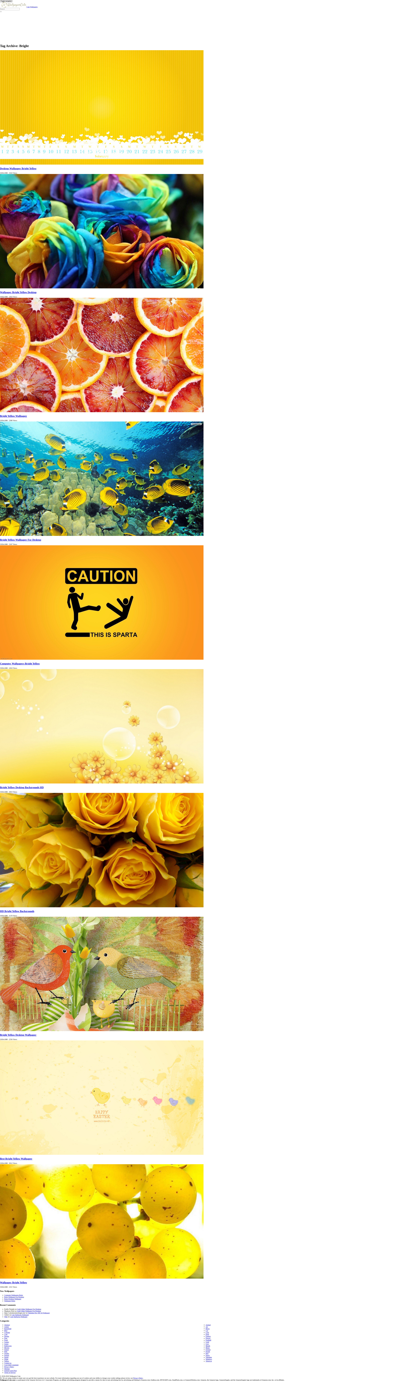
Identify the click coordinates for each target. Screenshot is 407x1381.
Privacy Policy (9, 1367)
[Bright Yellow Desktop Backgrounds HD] (102, 783)
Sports (6, 1357)
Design (6, 1336)
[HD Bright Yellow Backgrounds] (102, 907)
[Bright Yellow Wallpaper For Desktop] (102, 535)
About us (209, 1361)
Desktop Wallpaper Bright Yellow (18, 168)
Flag (5, 1338)
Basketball (7, 1329)
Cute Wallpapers (32, 7)
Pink (5, 1352)
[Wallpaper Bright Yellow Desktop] (102, 288)
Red (207, 1353)
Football (208, 1340)
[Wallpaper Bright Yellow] (102, 1278)
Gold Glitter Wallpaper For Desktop (29, 1309)
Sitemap (7, 1369)
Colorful (7, 1332)
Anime (6, 1327)
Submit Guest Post (10, 1371)
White (6, 1359)
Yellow (6, 1361)
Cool (207, 1332)
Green (6, 1344)
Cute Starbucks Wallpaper (20, 1315)
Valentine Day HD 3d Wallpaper (39, 1313)
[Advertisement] (63, 27)
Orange (208, 1350)
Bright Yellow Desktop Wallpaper (18, 1035)
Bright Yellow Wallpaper (13, 416)
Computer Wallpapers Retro (13, 1295)
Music (208, 1348)
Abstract (7, 1325)
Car (207, 1331)
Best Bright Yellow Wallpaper (16, 1158)
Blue (5, 1331)
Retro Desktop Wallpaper (12, 1299)
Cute (5, 1334)
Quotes (6, 1353)
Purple (208, 1352)
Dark (207, 1334)
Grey (207, 1344)
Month (208, 1346)
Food (6, 1340)
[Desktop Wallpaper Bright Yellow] (102, 164)
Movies (6, 1348)
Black (208, 1329)
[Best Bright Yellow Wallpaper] (102, 1154)
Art (207, 1327)
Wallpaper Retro (9, 1301)
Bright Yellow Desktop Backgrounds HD (22, 787)
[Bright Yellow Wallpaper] (102, 411)
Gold (207, 1342)
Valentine (209, 1357)
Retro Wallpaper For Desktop (14, 1297)
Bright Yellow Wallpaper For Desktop (20, 539)
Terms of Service (10, 1372)
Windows (209, 1359)
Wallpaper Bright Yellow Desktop (18, 292)
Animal (208, 1325)
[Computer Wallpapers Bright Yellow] (102, 659)
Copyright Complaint (11, 1365)
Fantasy (208, 1336)
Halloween (8, 1346)
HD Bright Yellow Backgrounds (17, 911)
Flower (208, 1338)
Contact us (7, 1363)
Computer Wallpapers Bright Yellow (20, 663)
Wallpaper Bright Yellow (13, 1282)
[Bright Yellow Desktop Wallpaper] (102, 1030)
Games (6, 1342)
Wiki (5, 1317)
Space (208, 1355)
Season (6, 1355)
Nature (6, 1350)
